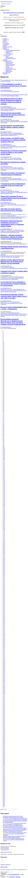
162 (4, 520)
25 (3, 359)
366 (4, 760)
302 (4, 685)
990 (11, 144)
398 (4, 797)
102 (4, 450)
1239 (11, 228)
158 (4, 516)
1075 (11, 166)
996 (11, 177)
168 (4, 527)
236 (4, 607)
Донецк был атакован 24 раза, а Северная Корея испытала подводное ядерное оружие (14, 198)
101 (4, 449)
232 (4, 602)
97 (3, 444)
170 (4, 530)
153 (4, 510)
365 (4, 759)
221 (4, 589)
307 (4, 690)
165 (4, 524)
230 (4, 600)
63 (3, 404)
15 (3, 348)
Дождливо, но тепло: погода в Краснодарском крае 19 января (12, 209)
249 (4, 622)
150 (4, 506)
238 (4, 609)
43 (3, 381)
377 (4, 773)
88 (3, 433)
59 (3, 399)
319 (4, 705)
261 (4, 636)
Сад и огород (6, 43)
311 (4, 695)
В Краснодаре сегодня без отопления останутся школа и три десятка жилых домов (13, 152)
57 (3, 397)
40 (3, 377)
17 (3, 350)
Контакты (5, 73)
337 (4, 726)
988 (11, 156)
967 (10, 300)
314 (4, 699)
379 (4, 775)
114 (4, 464)
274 (4, 652)
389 (4, 787)
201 (4, 566)
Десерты (8, 66)
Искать (2, 809)
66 (3, 408)
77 (3, 420)
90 (3, 436)
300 (4, 682)
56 (3, 396)
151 (4, 507)
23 (3, 357)
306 (4, 689)
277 (4, 655)
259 (4, 634)
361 (4, 754)
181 (4, 543)
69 (3, 411)
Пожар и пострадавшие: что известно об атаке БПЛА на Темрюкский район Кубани (13, 839)
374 (4, 769)
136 (4, 490)
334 (4, 722)
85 (3, 430)
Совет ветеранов (9, 53)
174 (4, 534)
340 (4, 729)
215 (4, 582)
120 (4, 471)
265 (4, 641)
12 (3, 344)
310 (4, 694)
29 (3, 364)
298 (4, 680)
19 (3, 352)
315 (4, 700)
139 (4, 493)
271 (4, 648)
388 (4, 786)
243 (4, 615)
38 (3, 375)
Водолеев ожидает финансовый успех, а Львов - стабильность (14, 308)
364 (4, 757)
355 (4, 747)
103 (4, 451)
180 (4, 541)
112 (4, 462)
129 (4, 481)
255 (4, 629)
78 (3, 422)
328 (4, 715)
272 (4, 649)
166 (4, 525)
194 (4, 558)
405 (4, 805)
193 (4, 557)
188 (4, 551)
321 (4, 707)
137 (4, 491)
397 (4, 796)
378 (4, 774)
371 (4, 766)
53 (3, 392)
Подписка (3, 6)
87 (3, 432)
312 (4, 696)
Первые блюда (9, 71)
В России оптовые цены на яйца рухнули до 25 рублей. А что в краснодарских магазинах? (14, 833)
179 (4, 540)
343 (4, 733)
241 (4, 613)
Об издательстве (6, 72)
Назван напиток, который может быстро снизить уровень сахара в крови (12, 127)
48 (3, 386)
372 (4, 767)
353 (4, 744)
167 (4, 526)
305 (4, 688)
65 (3, 406)
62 (3, 403)
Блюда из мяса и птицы (11, 69)
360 (4, 753)
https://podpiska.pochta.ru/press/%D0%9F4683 (13, 12)
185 (4, 547)
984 (11, 131)
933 (10, 311)
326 (4, 713)
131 (4, 484)
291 (4, 672)
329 (4, 716)
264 (4, 640)
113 (4, 463)
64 (3, 405)
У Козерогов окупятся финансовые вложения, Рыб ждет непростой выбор (13, 185)
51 (3, 390)
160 (4, 518)
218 (4, 586)
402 (4, 802)
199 (4, 564)
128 (4, 480)
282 (4, 661)
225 (4, 594)
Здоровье (5, 59)
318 (4, 703)
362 (4, 755)
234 (4, 605)
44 (3, 382)
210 (4, 577)
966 (11, 106)
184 (4, 546)
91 (3, 437)
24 (3, 358)
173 (4, 533)
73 (3, 416)
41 (3, 378)
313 (4, 697)
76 (3, 419)
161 (4, 519)
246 (4, 619)
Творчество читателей (11, 58)
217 (4, 585)
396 (4, 795)
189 (4, 552)
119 (4, 470)
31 (3, 366)
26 (3, 361)
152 (4, 508)
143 (4, 498)
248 (4, 621)
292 (4, 673)
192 (4, 555)
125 (4, 477)
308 (4, 692)
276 (4, 654)
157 (4, 514)
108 (4, 457)
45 (3, 383)
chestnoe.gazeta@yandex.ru (6, 852)
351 (4, 742)
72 (3, 415)
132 (4, 485)
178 (4, 539)
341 (4, 730)
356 (4, 748)
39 (3, 376)
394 (4, 793)
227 (4, 597)
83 (3, 427)
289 (4, 669)
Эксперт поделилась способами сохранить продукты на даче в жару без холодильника (15, 828)
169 (4, 528)
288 (4, 668)
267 (4, 643)
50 (3, 389)
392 (4, 790)
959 (11, 119)
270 (4, 647)
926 (10, 275)
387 (4, 784)
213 (4, 580)
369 (4, 763)
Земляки (5, 45)
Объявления (6, 44)
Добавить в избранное (5, 864)
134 (4, 487)
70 (3, 412)
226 (4, 595)
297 (4, 679)
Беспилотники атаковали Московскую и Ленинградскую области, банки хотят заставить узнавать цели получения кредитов (13, 321)
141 (4, 496)
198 (4, 562)
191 (4, 554)
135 (4, 489)
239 (4, 611)
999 (11, 189)
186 (4, 548)
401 (4, 801)
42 (3, 379)
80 (3, 424)
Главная (5, 38)
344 (4, 734)
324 (4, 710)
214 (4, 581)
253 (4, 627)
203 (4, 568)
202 (4, 567)
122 (4, 473)
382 (4, 778)
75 (3, 418)
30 (3, 365)
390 (4, 788)
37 (3, 373)
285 (4, 665)
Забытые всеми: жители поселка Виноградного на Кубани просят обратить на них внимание (12, 261)
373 (4, 768)
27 (3, 362)
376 (4, 771)
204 (4, 570)
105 (4, 453)
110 (4, 459)
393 (4, 791)
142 (4, 497)
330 (4, 717)
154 (4, 511)
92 (3, 438)
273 (4, 651)
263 (4, 639)
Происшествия (9, 51)
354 (4, 746)
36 (3, 372)
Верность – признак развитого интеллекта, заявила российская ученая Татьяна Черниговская (12, 236)
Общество (8, 52)
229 (4, 599)
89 (3, 435)
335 (4, 723)
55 (3, 395)
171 (4, 531)
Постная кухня (9, 63)
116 (4, 466)
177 (4, 538)
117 (4, 467)
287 (4, 667)
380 (4, 776)
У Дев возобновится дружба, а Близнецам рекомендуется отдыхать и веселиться (13, 85)
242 (4, 614)
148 (4, 504)
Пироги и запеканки (10, 64)
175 (4, 535)
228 (4, 598)
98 (3, 445)
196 (4, 560)
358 (4, 750)
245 (4, 618)
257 (4, 632)
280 (4, 659)
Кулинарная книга (7, 60)
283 (4, 662)
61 (3, 402)
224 (4, 593)
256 (4, 631)
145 (4, 500)
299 (4, 681)
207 (4, 573)
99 (3, 446)
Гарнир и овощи (9, 62)
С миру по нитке (7, 54)
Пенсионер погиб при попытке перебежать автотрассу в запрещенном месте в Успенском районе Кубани (12, 223)
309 (4, 693)
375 (4, 770)
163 (4, 521)
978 (10, 327)
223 (4, 592)
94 (3, 440)
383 (4, 780)
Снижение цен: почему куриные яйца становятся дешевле (14, 272)
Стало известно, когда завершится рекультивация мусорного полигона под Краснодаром (13, 283)
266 (4, 642)
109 (4, 458)
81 (3, 425)
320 (4, 706)
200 (4, 565)
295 (4, 676)
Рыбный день (9, 70)
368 (4, 762)
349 (4, 740)
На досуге (5, 42)
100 (4, 447)
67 (3, 409)
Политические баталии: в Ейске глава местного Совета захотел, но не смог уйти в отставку (14, 296)
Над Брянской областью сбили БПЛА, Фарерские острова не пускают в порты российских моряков (11, 101)
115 (4, 465)
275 (4, 653)
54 (3, 393)
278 (4, 656)
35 (3, 371)
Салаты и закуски (10, 65)
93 (3, 439)
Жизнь (7, 56)
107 (4, 456)
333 (4, 721)
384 (4, 781)
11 (3, 343)
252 (4, 626)
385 (4, 782)
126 (4, 478)
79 (3, 423)
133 (4, 486)
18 (3, 351)
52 (3, 391)
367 (4, 761)
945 (10, 251)
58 (3, 398)
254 (4, 628)
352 (4, 743)
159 (4, 517)
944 (10, 288)
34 (3, 370)
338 (4, 727)
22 (3, 356)
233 (4, 604)
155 (4, 512)
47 (3, 385)
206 (4, 572)
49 (3, 388)
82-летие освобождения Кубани (13, 50)
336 (4, 724)
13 (3, 345)
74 (3, 417)
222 (4, 591)
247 (4, 620)
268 (4, 645)
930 (11, 202)
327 (4, 714)
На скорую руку (9, 67)
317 (4, 702)
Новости (5, 47)
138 (4, 492)
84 (3, 429)
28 (3, 363)
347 (4, 737)
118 (4, 469)
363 (4, 756)
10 (3, 342)
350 (4, 741)
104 (4, 452)
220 (4, 588)
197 (4, 561)
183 (4, 545)
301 (4, 683)
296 (4, 678)
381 (4, 777)
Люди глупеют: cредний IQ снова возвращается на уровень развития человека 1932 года (13, 139)
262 (4, 638)
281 (4, 660)
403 (4, 803)
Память (4, 40)
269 (4, 646)
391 (4, 789)
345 (4, 735)
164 (4, 523)
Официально (6, 49)
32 (3, 368)
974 (11, 90)
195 (4, 559)
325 (4, 712)
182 (4, 544)
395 (4, 794)
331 (4, 719)
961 (11, 213)
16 (3, 349)
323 (4, 709)
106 (4, 454)
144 (4, 499)
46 (3, 384)
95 (3, 442)
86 (3, 431)
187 (4, 550)
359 (4, 751)
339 (4, 728)
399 (4, 798)
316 (4, 701)
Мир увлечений (9, 57)
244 (4, 616)
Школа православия (7, 46)
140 (4, 494)
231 (4, 601)
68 (3, 410)
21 (3, 355)
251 (4, 625)
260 (4, 635)
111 (4, 460)
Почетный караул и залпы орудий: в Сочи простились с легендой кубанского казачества (15, 819)
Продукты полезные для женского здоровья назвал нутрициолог (13, 173)
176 (4, 537)
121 (4, 472)
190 (4, 553)
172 (4, 532)
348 (4, 739)
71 (3, 413)
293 (4, 674)
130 (4, 483)
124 (4, 476)
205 (4, 571)
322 (4, 708)
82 (3, 426)
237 (4, 608)
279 (4, 658)
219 (4, 587)
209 (4, 575)
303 (4, 686)
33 (3, 369)
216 (4, 584)
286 (4, 666)
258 (4, 633)
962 (10, 266)
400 (4, 800)
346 (4, 736)
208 (4, 574)
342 (4, 732)
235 (4, 606)
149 (4, 505)
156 (4, 513)
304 (4, 687)
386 (4, 783)
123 (4, 474)
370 (4, 764)
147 (4, 503)
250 (4, 624)
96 (3, 443)
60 (3, 400)
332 (4, 720)
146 (4, 501)
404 (4, 804)
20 (3, 354)
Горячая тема (6, 39)
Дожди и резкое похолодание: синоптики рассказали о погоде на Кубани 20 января (13, 114)
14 (3, 346)
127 (4, 479)
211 (4, 578)
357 (4, 749)
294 (4, 675)
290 (4, 670)
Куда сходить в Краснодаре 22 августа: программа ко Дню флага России (14, 824)
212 (4, 579)
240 (4, 612)
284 (4, 663)
